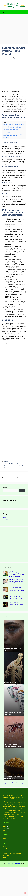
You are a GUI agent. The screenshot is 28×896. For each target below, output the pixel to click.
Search (5, 487)
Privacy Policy (6, 855)
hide (10, 122)
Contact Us (5, 848)
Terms (4, 857)
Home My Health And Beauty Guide (12, 853)
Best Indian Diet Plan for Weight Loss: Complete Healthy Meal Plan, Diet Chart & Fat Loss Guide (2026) (13, 797)
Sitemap (5, 838)
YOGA (4, 522)
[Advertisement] (14, 30)
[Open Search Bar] (26, 12)
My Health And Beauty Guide (13, 863)
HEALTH (5, 519)
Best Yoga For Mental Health (11, 463)
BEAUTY (6, 461)
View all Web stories (14, 782)
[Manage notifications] (25, 893)
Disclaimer (5, 851)
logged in (11, 477)
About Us (5, 846)
